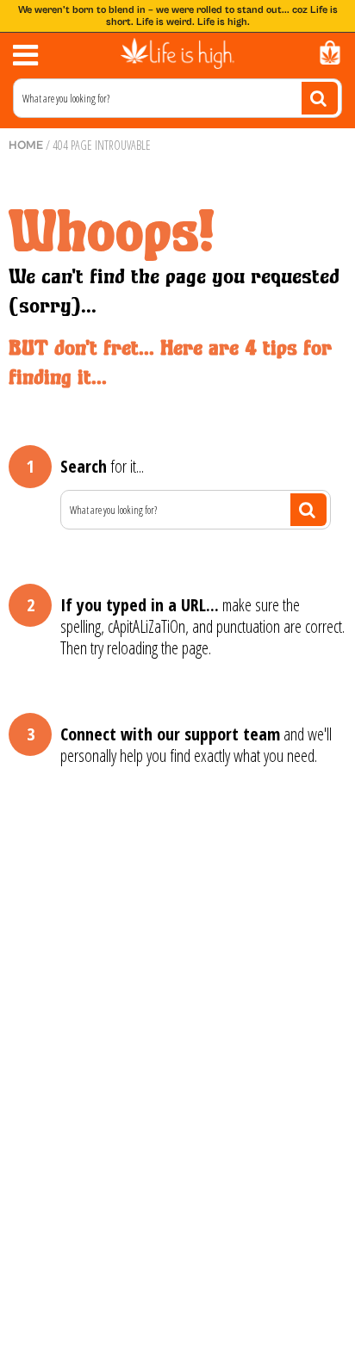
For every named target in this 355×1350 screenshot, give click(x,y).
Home (26, 145)
